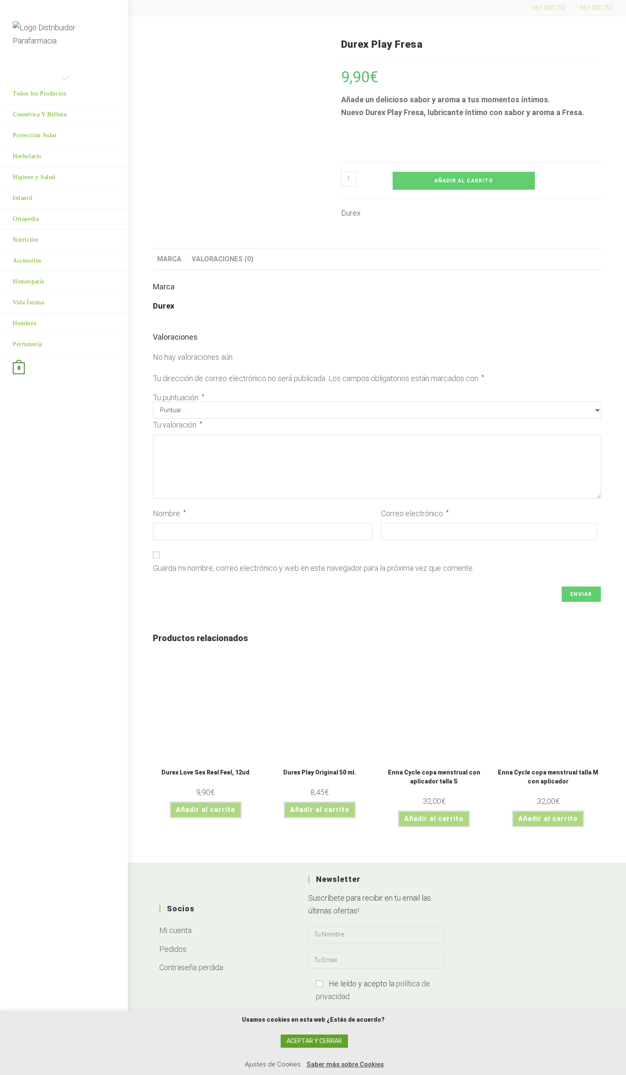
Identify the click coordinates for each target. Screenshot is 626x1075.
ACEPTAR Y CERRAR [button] (314, 1040)
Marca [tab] (169, 259)
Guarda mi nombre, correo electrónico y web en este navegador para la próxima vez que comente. (313, 568)
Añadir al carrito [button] (205, 810)
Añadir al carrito (463, 181)
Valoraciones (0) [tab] (222, 259)
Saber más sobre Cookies (345, 1064)
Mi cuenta (175, 930)
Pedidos (173, 949)
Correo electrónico (415, 513)
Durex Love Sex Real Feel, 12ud (205, 772)
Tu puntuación (178, 398)
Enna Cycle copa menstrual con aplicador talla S (434, 777)
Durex (351, 212)
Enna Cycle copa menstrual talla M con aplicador (548, 777)
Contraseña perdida (191, 967)
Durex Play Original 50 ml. (319, 772)
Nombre (169, 513)
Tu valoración (177, 424)
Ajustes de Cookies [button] (273, 1064)
